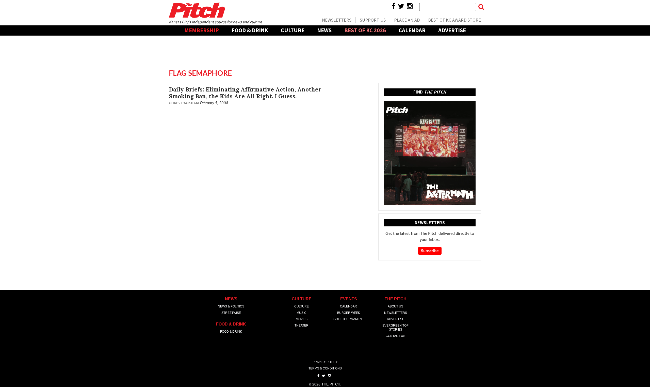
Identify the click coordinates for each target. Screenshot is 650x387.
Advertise (452, 30)
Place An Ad (407, 20)
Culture (292, 30)
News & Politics (231, 306)
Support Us (373, 20)
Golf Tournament (348, 319)
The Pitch (197, 10)
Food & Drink (250, 30)
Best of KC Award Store (454, 20)
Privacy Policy (325, 362)
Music (301, 313)
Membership (201, 30)
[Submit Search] (481, 7)
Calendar (412, 30)
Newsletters (336, 20)
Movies (301, 319)
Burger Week (348, 313)
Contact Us (395, 336)
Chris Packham (184, 103)
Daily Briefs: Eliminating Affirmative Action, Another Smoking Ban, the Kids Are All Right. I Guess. (245, 93)
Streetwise (231, 313)
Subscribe (430, 251)
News (324, 30)
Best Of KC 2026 (365, 30)
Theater (301, 325)
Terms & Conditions (325, 368)
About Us (395, 306)
